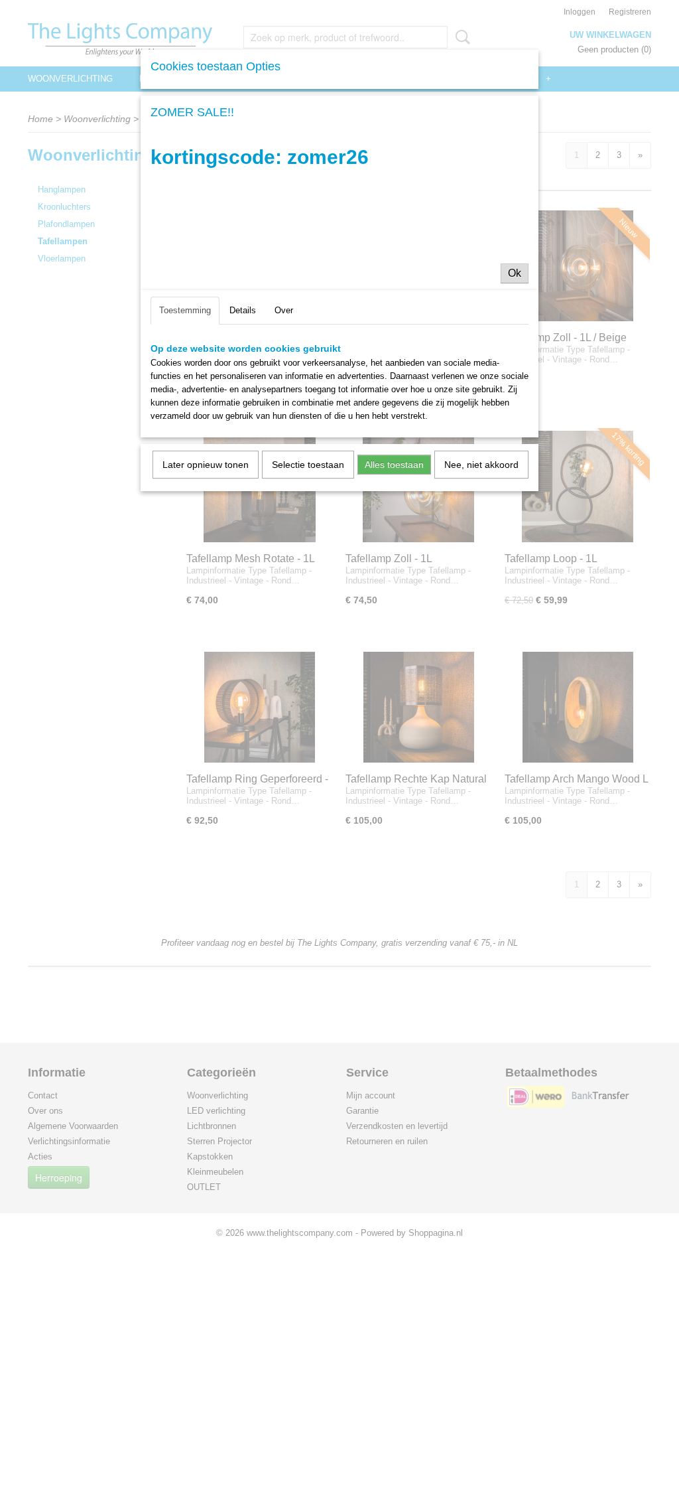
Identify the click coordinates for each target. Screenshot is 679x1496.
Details (242, 310)
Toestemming (185, 310)
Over (284, 310)
